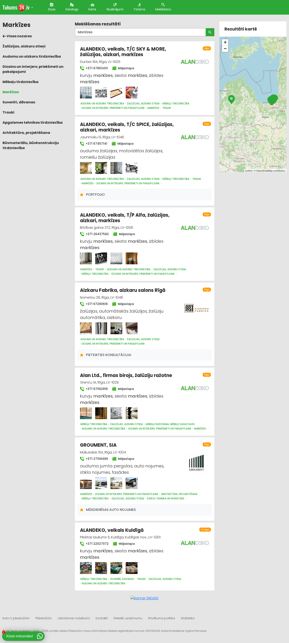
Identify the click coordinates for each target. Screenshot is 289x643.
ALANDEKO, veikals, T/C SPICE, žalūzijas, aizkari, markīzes (127, 127)
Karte (92, 9)
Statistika (187, 618)
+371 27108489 (96, 459)
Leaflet (248, 170)
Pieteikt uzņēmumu (128, 618)
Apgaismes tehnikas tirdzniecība (33, 122)
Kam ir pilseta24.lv (16, 618)
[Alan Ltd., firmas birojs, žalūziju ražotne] (86, 413)
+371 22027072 (97, 544)
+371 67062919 (96, 389)
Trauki (8, 112)
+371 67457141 (96, 143)
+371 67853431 (96, 68)
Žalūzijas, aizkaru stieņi (24, 46)
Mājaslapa (125, 68)
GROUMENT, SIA (98, 445)
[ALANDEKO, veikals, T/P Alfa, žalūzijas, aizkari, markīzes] (86, 258)
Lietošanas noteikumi (74, 618)
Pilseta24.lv (44, 618)
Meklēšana (163, 9)
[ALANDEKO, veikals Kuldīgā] (86, 568)
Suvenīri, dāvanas (19, 102)
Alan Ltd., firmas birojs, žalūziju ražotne (126, 375)
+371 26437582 (97, 234)
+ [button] (225, 42)
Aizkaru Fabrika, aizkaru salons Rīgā (122, 290)
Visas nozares (19, 36)
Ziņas (51, 9)
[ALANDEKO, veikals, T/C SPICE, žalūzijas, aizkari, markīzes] (86, 168)
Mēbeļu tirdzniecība (21, 81)
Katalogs (72, 9)
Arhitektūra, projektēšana (26, 132)
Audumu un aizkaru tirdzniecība (32, 56)
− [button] (225, 48)
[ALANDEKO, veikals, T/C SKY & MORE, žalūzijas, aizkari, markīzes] (86, 92)
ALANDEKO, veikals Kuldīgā (112, 530)
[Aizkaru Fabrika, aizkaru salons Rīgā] (86, 328)
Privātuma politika (161, 618)
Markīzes (11, 92)
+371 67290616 (96, 304)
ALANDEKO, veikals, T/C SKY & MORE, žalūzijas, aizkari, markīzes (123, 52)
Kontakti (102, 618)
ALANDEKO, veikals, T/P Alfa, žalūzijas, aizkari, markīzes (124, 218)
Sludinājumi (114, 9)
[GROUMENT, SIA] (86, 483)
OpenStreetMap (264, 170)
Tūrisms (139, 9)
